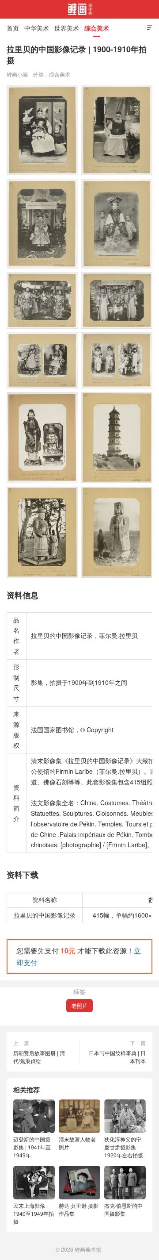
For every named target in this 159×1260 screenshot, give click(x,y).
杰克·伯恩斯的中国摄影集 (123, 1209)
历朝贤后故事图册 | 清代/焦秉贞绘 (39, 1056)
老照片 (79, 1005)
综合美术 (96, 27)
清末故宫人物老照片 (77, 1143)
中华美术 (36, 27)
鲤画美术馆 (79, 9)
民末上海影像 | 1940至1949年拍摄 (33, 1213)
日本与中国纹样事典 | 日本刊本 (117, 1056)
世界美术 (66, 27)
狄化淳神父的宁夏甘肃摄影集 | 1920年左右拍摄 (123, 1147)
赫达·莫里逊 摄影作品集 (78, 1209)
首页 (13, 27)
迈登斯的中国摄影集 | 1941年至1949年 (32, 1147)
